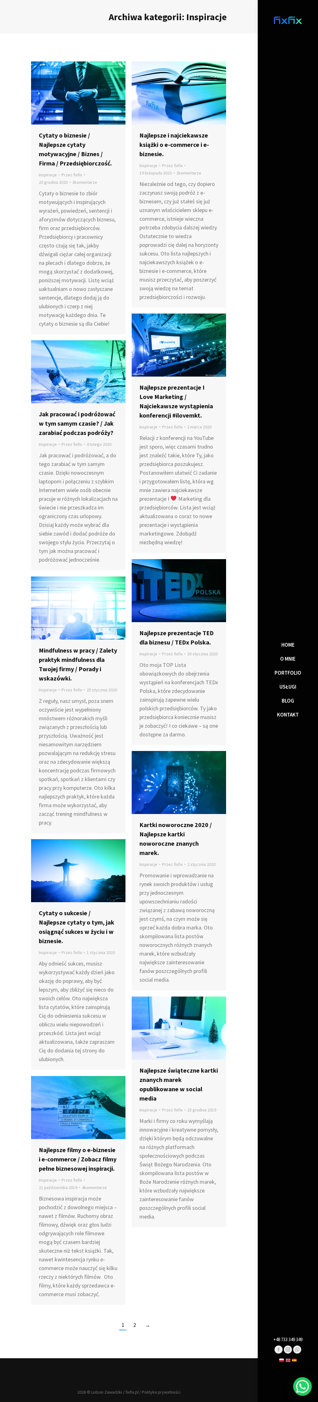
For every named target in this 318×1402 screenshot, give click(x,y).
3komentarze (84, 182)
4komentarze (94, 1187)
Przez (71, 175)
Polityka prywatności (161, 1392)
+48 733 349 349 (287, 1339)
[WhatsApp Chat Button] (302, 1386)
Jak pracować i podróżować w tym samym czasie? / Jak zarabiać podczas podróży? (77, 423)
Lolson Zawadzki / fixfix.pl (115, 1392)
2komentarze (188, 173)
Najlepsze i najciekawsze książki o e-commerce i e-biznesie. (174, 144)
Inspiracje (48, 175)
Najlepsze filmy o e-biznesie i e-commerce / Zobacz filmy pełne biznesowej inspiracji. (77, 1159)
